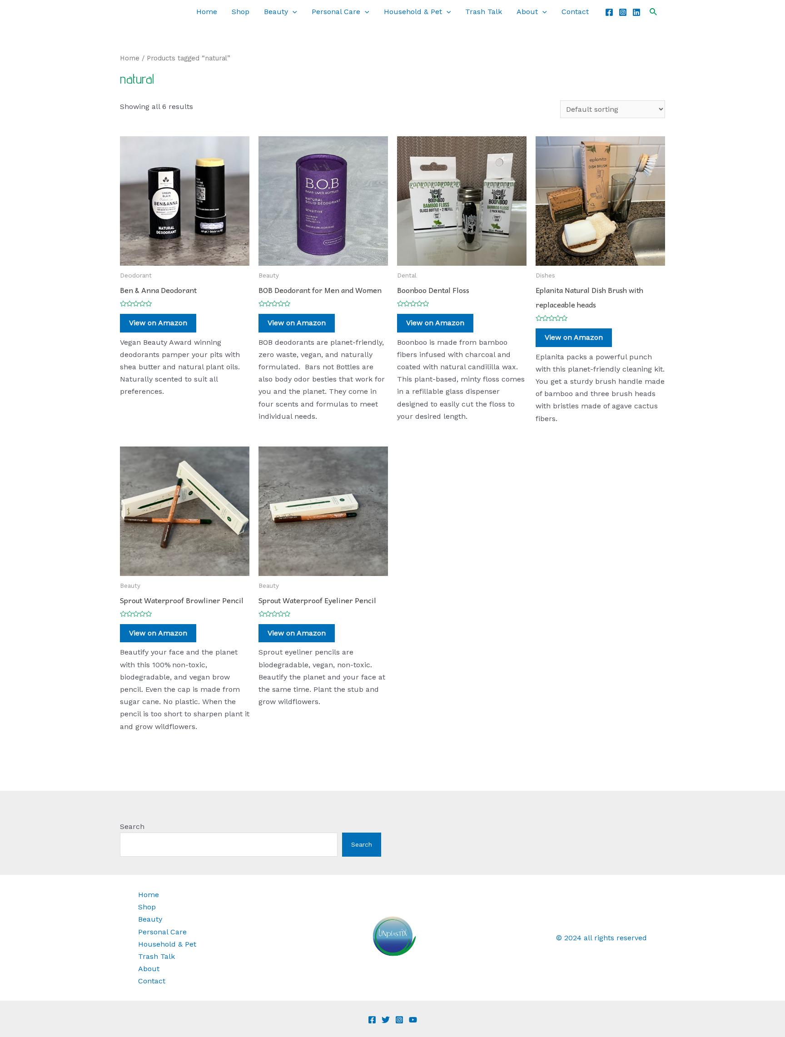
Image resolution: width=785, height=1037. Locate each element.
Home (206, 11)
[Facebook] (609, 12)
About (527, 11)
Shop (240, 11)
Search (132, 826)
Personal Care (336, 11)
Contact (575, 11)
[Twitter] (386, 1020)
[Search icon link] (654, 12)
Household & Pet (413, 11)
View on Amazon (158, 322)
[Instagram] (623, 12)
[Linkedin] (636, 12)
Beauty (276, 11)
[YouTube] (413, 1020)
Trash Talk (483, 11)
